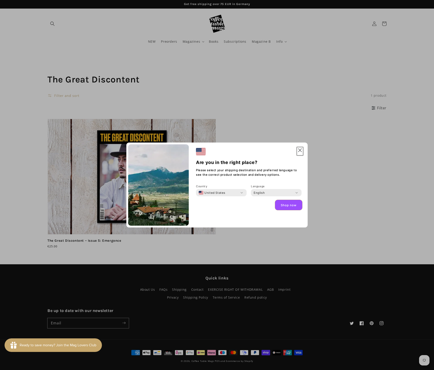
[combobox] (212, 192)
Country (201, 186)
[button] (300, 151)
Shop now (289, 205)
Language (258, 186)
